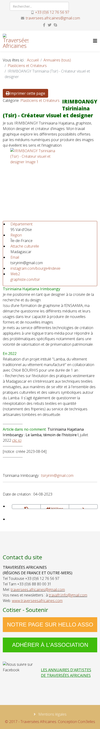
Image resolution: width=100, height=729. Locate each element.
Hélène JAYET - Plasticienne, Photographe (55, 507)
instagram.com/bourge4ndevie (35, 268)
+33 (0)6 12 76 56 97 (52, 12)
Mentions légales (52, 714)
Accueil (33, 60)
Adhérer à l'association (50, 645)
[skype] (55, 24)
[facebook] (44, 24)
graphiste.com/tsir (25, 279)
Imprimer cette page (27, 93)
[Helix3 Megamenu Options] (95, 41)
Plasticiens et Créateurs (27, 65)
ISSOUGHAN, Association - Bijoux (83, 506)
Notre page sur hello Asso (50, 624)
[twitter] (49, 24)
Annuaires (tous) (57, 60)
